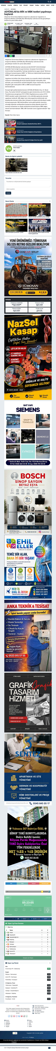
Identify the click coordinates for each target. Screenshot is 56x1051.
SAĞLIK (43, 5)
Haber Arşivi (37, 1013)
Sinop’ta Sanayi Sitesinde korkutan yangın (39, 217)
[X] (11, 1016)
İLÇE (21, 5)
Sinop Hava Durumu (39, 1005)
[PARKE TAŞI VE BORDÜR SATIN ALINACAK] (16, 209)
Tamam (14, 1042)
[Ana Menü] (50, 1)
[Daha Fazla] (13, 56)
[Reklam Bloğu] (28, 266)
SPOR (52, 5)
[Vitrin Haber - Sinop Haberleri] (9, 1)
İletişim (7, 1020)
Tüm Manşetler (38, 1010)
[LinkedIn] (19, 1016)
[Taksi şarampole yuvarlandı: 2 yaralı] (16, 225)
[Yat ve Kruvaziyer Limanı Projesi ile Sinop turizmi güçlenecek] (40, 225)
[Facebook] (9, 1016)
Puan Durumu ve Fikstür (40, 1008)
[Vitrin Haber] (8, 148)
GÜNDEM (3, 5)
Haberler (6, 9)
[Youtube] (22, 1016)
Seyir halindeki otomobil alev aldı (13, 172)
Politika (37, 5)
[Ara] (48, 1)
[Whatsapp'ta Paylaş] (11, 56)
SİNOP (48, 5)
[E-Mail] (14, 151)
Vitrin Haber (16, 147)
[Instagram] (17, 1016)
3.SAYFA (10, 5)
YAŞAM (32, 5)
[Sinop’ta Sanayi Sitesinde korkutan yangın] (40, 209)
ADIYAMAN (13, 9)
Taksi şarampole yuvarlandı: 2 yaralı (14, 232)
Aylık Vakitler (9, 914)
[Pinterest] (14, 1016)
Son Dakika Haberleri (39, 1012)
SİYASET (25, 5)
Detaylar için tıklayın (28, 958)
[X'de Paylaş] (8, 56)
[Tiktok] (24, 1016)
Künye (30, 1020)
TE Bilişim (31, 1037)
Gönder (8, 193)
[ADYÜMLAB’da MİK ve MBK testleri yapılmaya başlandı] (28, 40)
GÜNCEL (15, 5)
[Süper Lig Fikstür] (50, 963)
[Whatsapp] (27, 1016)
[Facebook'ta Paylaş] (6, 56)
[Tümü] (50, 201)
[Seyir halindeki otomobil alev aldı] (16, 165)
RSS (15, 1033)
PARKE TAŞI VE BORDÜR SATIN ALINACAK (16, 217)
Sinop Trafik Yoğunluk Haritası (41, 1007)
